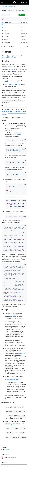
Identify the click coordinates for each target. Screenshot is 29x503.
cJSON (6, 81)
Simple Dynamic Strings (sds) (12, 84)
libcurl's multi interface (11, 379)
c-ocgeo (10, 6)
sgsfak (5, 6)
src (5, 25)
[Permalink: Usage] (1, 106)
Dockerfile (6, 33)
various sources (21, 353)
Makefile (6, 39)
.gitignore (6, 30)
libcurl (14, 71)
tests (5, 27)
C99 (8, 56)
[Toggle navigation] (2, 2)
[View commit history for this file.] (26, 19)
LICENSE (6, 36)
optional (19, 134)
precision (12, 316)
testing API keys (9, 130)
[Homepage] (14, 2)
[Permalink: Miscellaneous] (1, 402)
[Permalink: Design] (1, 310)
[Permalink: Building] (1, 61)
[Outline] (27, 46)
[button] (25, 140)
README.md (7, 42)
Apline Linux (13, 424)
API (15, 57)
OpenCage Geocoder (8, 57)
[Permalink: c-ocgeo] (1, 52)
